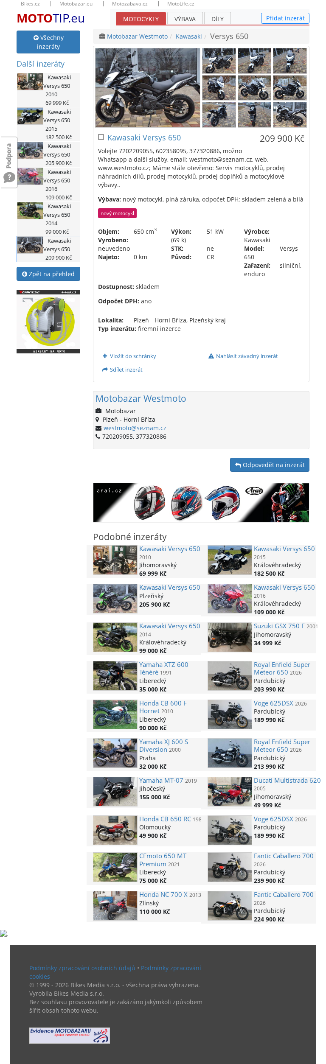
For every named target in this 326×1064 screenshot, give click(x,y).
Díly (217, 19)
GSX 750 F (279, 626)
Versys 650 (169, 548)
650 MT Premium (162, 859)
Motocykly (141, 19)
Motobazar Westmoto (137, 36)
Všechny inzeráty (50, 42)
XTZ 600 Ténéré (163, 668)
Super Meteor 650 (282, 668)
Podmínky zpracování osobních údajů (82, 968)
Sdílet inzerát (126, 369)
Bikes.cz (30, 3)
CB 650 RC (165, 819)
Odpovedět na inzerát (273, 465)
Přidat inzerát (285, 18)
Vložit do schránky (132, 356)
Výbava (185, 19)
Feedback (9, 152)
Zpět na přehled (51, 274)
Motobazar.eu (76, 3)
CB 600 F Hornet (163, 707)
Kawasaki (189, 36)
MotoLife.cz (180, 3)
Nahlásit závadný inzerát (246, 356)
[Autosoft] (69, 1035)
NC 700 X (163, 894)
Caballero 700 (284, 855)
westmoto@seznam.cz (135, 428)
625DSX (273, 703)
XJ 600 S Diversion (163, 745)
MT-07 (161, 780)
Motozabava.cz (130, 3)
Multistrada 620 (287, 780)
